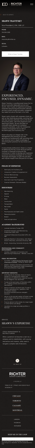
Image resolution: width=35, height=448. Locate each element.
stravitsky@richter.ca (8, 39)
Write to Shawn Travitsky (15, 54)
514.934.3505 (6, 32)
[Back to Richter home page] (17, 374)
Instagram (17, 426)
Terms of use (8, 385)
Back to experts (8, 14)
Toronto (17, 401)
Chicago (17, 396)
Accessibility (8, 387)
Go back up (17, 364)
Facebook (17, 422)
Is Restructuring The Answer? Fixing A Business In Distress (18, 261)
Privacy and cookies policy (22, 385)
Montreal (17, 410)
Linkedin (4, 46)
